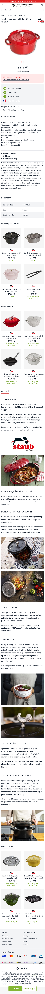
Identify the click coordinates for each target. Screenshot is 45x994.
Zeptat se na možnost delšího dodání (16, 79)
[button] (21, 61)
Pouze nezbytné (29, 989)
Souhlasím (15, 989)
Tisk (4, 110)
